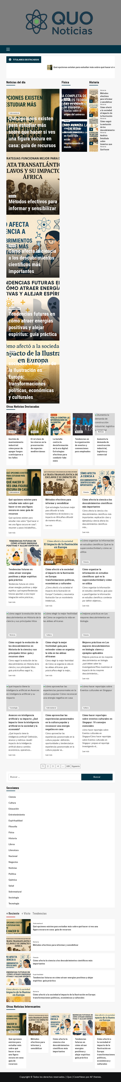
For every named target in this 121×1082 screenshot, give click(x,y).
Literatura (14, 850)
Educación (14, 809)
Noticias (12, 432)
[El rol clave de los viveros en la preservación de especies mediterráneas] (38, 424)
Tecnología (13, 708)
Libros (12, 844)
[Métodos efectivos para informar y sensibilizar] (32, 183)
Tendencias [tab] (39, 913)
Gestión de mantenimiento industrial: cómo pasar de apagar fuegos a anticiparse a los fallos (16, 448)
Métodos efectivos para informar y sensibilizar (55, 945)
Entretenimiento (17, 815)
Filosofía (13, 827)
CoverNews (79, 1077)
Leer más (12, 533)
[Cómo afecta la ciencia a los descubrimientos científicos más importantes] (97, 482)
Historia (12, 196)
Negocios (13, 862)
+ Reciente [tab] (12, 913)
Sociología (14, 898)
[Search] (111, 49)
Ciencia (12, 246)
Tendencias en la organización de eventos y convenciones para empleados (82, 445)
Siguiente (76, 766)
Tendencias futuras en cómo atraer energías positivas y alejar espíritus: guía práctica (82, 1048)
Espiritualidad (14, 309)
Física (67, 99)
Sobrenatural (14, 113)
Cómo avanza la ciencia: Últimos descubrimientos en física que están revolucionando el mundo (73, 136)
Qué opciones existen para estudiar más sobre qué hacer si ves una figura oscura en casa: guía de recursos (32, 132)
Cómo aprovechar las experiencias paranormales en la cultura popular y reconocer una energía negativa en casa (59, 722)
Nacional (13, 856)
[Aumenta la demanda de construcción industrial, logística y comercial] (105, 424)
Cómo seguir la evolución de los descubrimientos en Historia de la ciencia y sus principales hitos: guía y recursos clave (23, 649)
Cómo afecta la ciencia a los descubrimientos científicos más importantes (97, 503)
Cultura (49, 635)
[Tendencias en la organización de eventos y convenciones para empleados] (83, 424)
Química (13, 880)
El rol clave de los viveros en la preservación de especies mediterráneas (38, 445)
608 (68, 766)
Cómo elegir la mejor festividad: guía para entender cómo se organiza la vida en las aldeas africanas (59, 649)
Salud (11, 886)
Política (12, 874)
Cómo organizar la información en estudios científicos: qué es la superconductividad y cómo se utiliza (97, 576)
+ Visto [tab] (26, 913)
